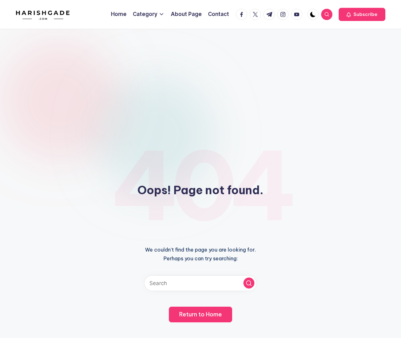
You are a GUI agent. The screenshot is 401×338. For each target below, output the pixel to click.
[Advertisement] (200, 76)
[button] (362, 14)
